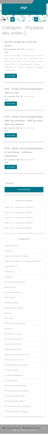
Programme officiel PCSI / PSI (17, 354)
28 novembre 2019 (13, 49)
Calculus (8, 251)
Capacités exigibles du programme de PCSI (23, 261)
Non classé (9, 318)
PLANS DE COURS (13, 344)
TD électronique (11, 380)
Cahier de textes (11, 246)
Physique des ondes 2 (14, 339)
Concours (9, 277)
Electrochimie (10, 287)
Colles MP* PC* (11, 266)
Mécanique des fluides (14, 308)
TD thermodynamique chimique (17, 406)
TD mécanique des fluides (15, 386)
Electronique (10, 297)
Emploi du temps (12, 303)
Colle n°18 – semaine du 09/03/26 (19, 218)
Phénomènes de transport (15, 323)
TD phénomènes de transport (17, 391)
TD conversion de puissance (16, 365)
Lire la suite (11, 76)
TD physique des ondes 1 (15, 396)
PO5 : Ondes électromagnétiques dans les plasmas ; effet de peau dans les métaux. (24, 120)
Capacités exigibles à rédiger (17, 256)
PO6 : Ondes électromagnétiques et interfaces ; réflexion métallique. (24, 152)
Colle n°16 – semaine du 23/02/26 (19, 228)
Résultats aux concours (14, 360)
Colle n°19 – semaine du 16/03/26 (19, 212)
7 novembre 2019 (13, 96)
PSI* (24, 8)
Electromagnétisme (13, 292)
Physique (8, 329)
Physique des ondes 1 (14, 334)
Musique (8, 313)
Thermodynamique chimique (16, 411)
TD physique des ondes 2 (15, 401)
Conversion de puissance (15, 282)
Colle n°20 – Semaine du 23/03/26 (19, 207)
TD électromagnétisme (14, 375)
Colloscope (9, 272)
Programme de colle (13, 349)
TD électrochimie (12, 370)
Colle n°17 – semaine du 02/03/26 (19, 223)
